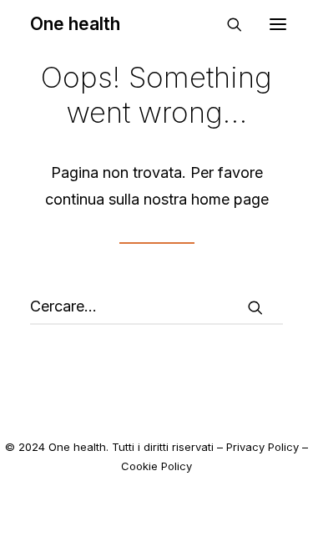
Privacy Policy (262, 446)
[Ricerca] (227, 24)
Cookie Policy (156, 466)
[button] (255, 307)
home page (230, 199)
